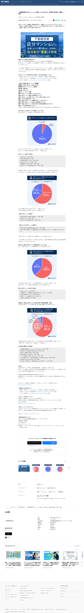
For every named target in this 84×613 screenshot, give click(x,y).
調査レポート (40, 484)
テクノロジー (6, 4)
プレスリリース (13, 507)
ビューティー (27, 4)
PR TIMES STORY (23, 588)
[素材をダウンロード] (62, 20)
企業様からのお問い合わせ (49, 609)
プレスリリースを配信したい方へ (11, 596)
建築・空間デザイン (52, 488)
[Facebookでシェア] (56, 20)
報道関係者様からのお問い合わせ (37, 609)
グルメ (52, 4)
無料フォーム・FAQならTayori (46, 590)
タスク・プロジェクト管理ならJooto (47, 588)
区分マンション (52, 491)
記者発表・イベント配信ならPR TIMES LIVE (28, 593)
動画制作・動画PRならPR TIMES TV (26, 590)
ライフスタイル (41, 4)
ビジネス (48, 4)
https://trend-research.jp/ (34, 413)
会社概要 (6, 609)
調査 (38, 491)
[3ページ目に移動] (77, 549)
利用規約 (28, 609)
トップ (7, 507)
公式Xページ (62, 593)
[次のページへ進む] (68, 467)
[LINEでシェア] (58, 20)
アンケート (44, 491)
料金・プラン (7, 592)
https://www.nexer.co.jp (26, 424)
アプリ (17, 4)
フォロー (8, 533)
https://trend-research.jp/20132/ (42, 78)
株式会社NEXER (21, 507)
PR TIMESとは (7, 589)
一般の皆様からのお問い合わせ (61, 609)
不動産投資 (60, 491)
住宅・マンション (41, 488)
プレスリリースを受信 (63, 1)
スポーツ (57, 4)
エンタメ (21, 4)
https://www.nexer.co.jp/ (55, 517)
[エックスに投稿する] (54, 20)
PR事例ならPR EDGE (44, 593)
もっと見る (77, 545)
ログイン (78, 1)
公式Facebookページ (64, 588)
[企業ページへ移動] (9, 521)
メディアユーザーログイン (34, 442)
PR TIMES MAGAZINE (24, 595)
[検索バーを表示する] (82, 2)
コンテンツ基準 (22, 609)
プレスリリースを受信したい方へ (11, 594)
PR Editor (21, 600)
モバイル (12, 4)
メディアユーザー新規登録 (50, 442)
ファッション (34, 4)
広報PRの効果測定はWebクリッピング (27, 597)
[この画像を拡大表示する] (24, 468)
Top (2, 4)
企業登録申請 (72, 1)
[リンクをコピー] (64, 20)
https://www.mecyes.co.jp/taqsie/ (36, 80)
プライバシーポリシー (14, 609)
